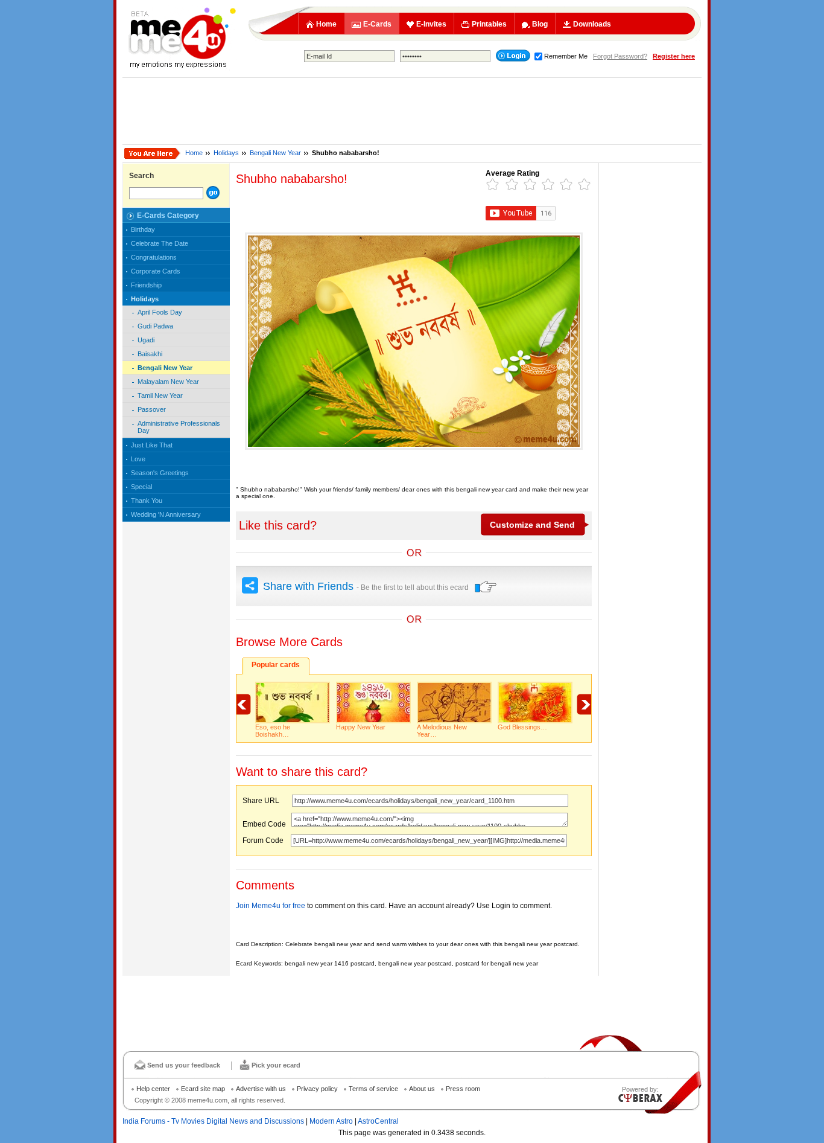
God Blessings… (522, 727)
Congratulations (154, 257)
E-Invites (431, 24)
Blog (540, 24)
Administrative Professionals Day (179, 427)
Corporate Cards (155, 271)
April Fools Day (160, 312)
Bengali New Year (275, 152)
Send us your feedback (183, 1065)
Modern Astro (331, 1121)
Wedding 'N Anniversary (166, 514)
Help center (153, 1088)
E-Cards (377, 24)
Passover (152, 409)
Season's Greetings (160, 472)
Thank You (146, 500)
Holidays (226, 152)
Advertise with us (261, 1088)
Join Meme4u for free (270, 905)
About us (422, 1088)
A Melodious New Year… (442, 730)
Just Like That (152, 445)
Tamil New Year (160, 395)
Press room (463, 1088)
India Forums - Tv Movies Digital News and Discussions (213, 1121)
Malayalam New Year (168, 381)
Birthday (143, 229)
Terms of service (373, 1088)
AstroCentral (378, 1121)
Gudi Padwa (155, 326)
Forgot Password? (620, 56)
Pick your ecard (276, 1065)
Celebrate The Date (159, 243)
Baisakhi (150, 353)
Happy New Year (360, 727)
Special (141, 486)
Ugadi (146, 340)
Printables (489, 24)
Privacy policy (317, 1088)
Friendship (146, 285)
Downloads (592, 24)
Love (138, 459)
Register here (674, 56)
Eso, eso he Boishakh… (272, 730)
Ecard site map (203, 1088)
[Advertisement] (412, 111)
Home (326, 24)
